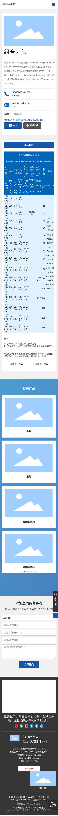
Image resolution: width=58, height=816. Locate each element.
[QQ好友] (31, 726)
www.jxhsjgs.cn (34, 755)
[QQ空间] (36, 726)
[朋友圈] (26, 726)
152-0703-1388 (35, 741)
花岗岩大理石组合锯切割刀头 (29, 120)
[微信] (21, 726)
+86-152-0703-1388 (20, 92)
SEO (45, 799)
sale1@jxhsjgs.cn (20, 103)
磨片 (28, 431)
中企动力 (31, 804)
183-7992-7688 (26, 752)
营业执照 (37, 799)
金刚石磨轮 (29, 522)
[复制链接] (41, 726)
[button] (21, 571)
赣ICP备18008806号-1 (21, 799)
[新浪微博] (16, 726)
